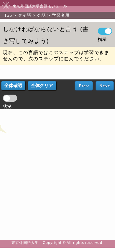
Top (8, 15)
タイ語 (25, 15)
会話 (41, 15)
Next (104, 85)
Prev (84, 85)
